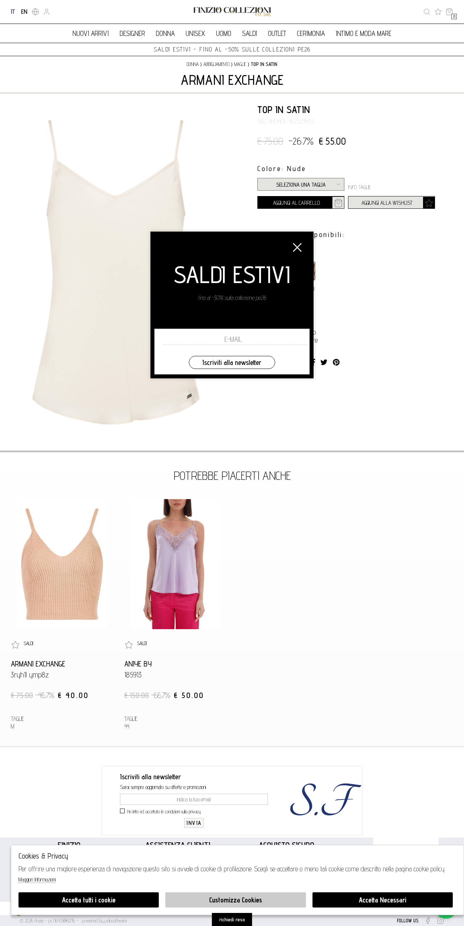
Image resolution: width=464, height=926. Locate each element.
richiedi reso (232, 919)
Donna (165, 33)
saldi (249, 33)
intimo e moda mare (364, 33)
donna (193, 64)
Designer (132, 33)
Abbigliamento (216, 64)
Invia (194, 822)
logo (232, 11)
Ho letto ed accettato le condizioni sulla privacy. (164, 811)
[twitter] (323, 362)
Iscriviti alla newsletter (231, 362)
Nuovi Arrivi (90, 33)
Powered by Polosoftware (104, 920)
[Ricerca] (427, 12)
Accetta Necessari (382, 900)
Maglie (240, 64)
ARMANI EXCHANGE (232, 79)
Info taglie (359, 187)
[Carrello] (449, 12)
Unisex (195, 33)
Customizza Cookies (235, 900)
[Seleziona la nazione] (35, 12)
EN (24, 11)
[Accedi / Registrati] (46, 12)
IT (13, 11)
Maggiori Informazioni (36, 879)
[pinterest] (336, 362)
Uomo (223, 33)
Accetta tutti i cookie (89, 900)
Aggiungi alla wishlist (387, 202)
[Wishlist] (438, 12)
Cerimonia (311, 33)
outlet (277, 33)
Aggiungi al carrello (296, 202)
